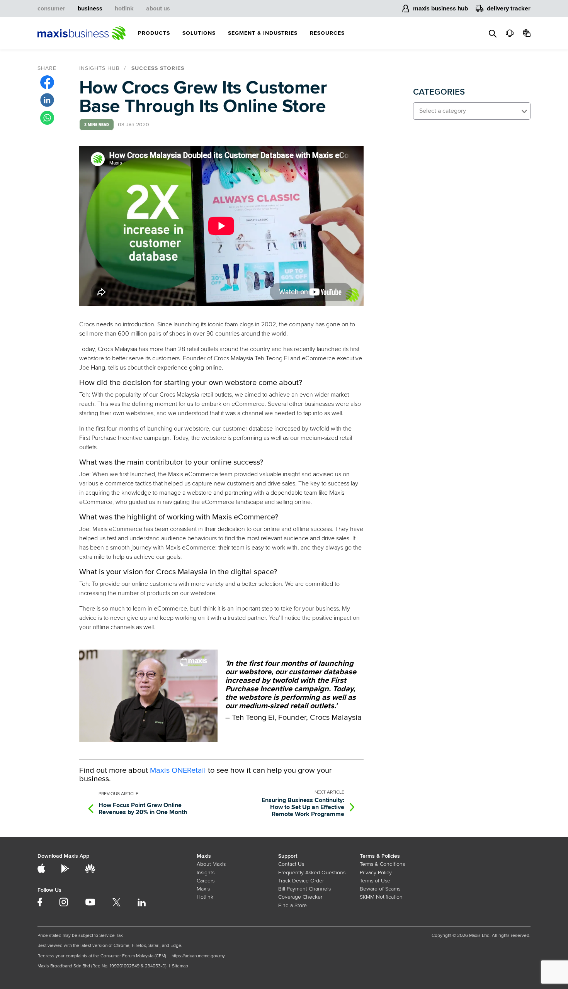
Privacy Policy (376, 872)
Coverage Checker (300, 897)
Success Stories (157, 68)
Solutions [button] (199, 33)
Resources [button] (327, 33)
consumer (51, 8)
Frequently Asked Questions (311, 872)
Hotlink (205, 897)
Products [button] (154, 33)
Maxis (203, 889)
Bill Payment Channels (304, 889)
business (90, 8)
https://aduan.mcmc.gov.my (198, 956)
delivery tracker (509, 8)
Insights (205, 872)
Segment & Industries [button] (263, 33)
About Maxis (211, 864)
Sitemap (180, 966)
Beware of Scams (380, 889)
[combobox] (472, 111)
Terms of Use (375, 880)
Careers (205, 880)
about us (158, 8)
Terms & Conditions (382, 864)
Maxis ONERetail (178, 770)
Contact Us (291, 864)
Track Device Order (301, 880)
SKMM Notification (381, 897)
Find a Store (292, 905)
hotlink (124, 8)
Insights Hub (99, 68)
